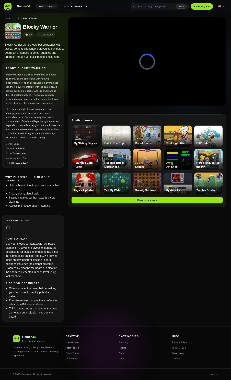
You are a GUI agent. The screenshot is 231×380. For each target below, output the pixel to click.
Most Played (72, 347)
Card (121, 358)
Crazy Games (73, 353)
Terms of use (179, 347)
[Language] (221, 6)
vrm (215, 374)
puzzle (16, 351)
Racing (122, 347)
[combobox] (156, 6)
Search (181, 6)
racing (26, 347)
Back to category (147, 200)
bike (47, 347)
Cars (121, 353)
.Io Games (71, 358)
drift (42, 347)
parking (35, 347)
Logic (16, 143)
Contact (176, 358)
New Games (72, 342)
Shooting (123, 342)
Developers (178, 353)
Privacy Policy (179, 342)
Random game (202, 6)
